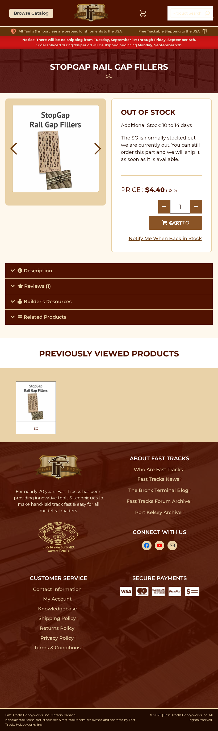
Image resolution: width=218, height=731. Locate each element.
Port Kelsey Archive (158, 512)
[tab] (109, 270)
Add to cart (179, 223)
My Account (57, 599)
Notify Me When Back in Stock (165, 238)
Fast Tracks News (158, 479)
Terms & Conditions (57, 648)
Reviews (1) (37, 286)
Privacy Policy (57, 638)
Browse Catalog (31, 13)
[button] (13, 149)
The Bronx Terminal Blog (158, 490)
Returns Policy (57, 628)
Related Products (44, 317)
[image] (55, 148)
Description (37, 271)
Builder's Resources (47, 302)
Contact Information (57, 589)
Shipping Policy (57, 618)
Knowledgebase (57, 609)
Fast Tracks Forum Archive (158, 501)
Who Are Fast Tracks (158, 470)
